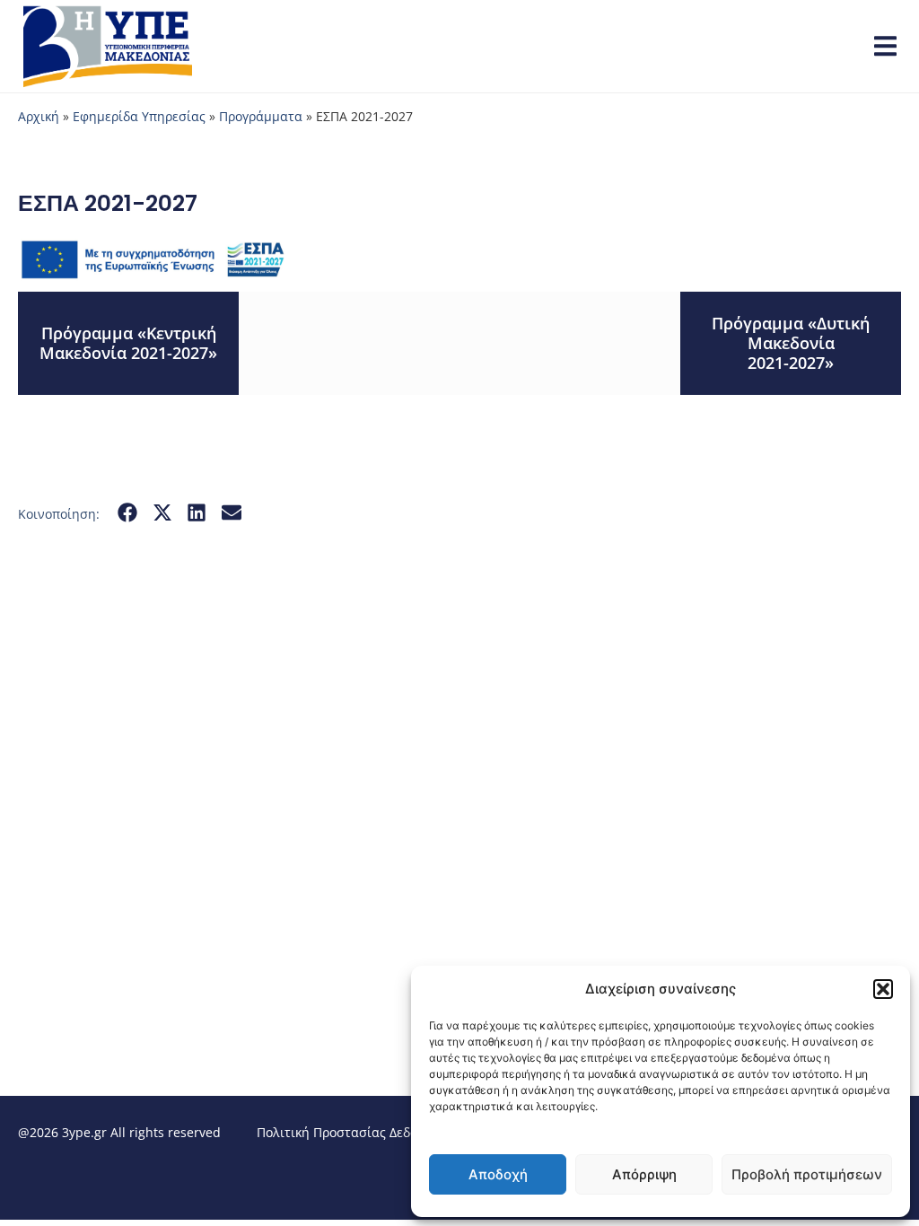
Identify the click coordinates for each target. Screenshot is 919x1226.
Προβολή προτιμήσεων (806, 1174)
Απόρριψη (644, 1174)
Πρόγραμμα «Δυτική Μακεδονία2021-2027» (791, 342)
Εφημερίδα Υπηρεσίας (139, 116)
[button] (883, 989)
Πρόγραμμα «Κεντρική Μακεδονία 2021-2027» (128, 342)
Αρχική (38, 116)
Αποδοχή (498, 1174)
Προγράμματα (260, 116)
